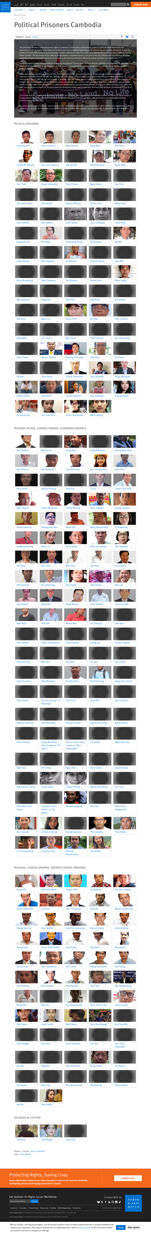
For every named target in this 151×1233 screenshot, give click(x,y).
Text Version (77, 1208)
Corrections (23, 1208)
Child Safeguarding (64, 1208)
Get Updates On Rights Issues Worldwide (33, 1196)
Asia (32, 1151)
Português (61, 5)
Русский (69, 5)
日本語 (53, 5)
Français (39, 5)
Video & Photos (56, 9)
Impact (70, 9)
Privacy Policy (33, 1208)
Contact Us (13, 1208)
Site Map (53, 1208)
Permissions (44, 1208)
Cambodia (40, 1151)
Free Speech (25, 1154)
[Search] (128, 4)
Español (76, 5)
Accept (120, 1227)
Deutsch (47, 5)
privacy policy (85, 1227)
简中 (21, 5)
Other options (134, 1227)
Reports (43, 9)
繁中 (26, 5)
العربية (16, 5)
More (84, 5)
